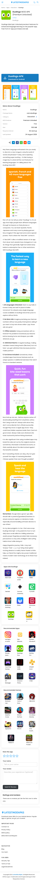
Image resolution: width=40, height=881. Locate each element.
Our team (4, 852)
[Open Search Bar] (37, 2)
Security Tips (5, 861)
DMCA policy (5, 833)
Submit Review (10, 787)
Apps (8, 7)
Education (14, 7)
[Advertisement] (20, 52)
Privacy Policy (5, 830)
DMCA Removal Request (9, 836)
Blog (2, 849)
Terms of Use (5, 864)
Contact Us (5, 827)
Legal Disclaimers (7, 867)
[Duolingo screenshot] (7, 92)
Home (3, 7)
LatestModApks (18, 874)
